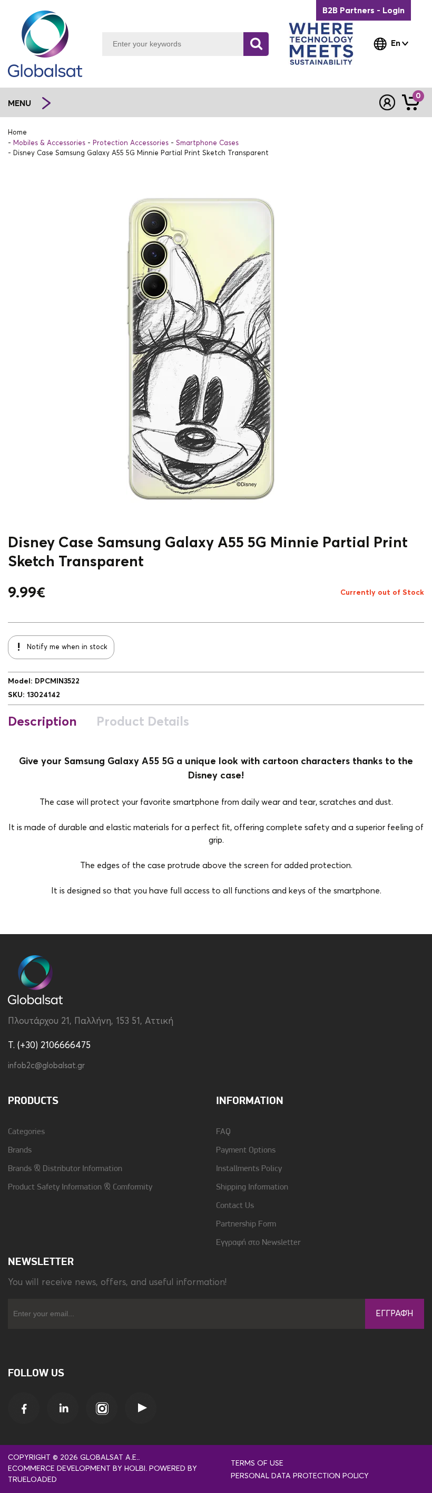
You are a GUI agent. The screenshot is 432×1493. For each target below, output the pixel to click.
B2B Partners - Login (363, 10)
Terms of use (257, 1463)
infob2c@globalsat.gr (46, 1066)
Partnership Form (246, 1224)
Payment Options (246, 1150)
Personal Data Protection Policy (300, 1476)
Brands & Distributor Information (65, 1169)
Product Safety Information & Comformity (80, 1187)
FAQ (223, 1132)
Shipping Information (252, 1187)
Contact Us (235, 1206)
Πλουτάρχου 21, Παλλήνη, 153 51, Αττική (90, 1021)
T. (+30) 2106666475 (49, 1045)
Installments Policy (249, 1169)
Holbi (134, 1468)
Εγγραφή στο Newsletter (258, 1243)
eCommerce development (59, 1468)
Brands (20, 1150)
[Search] (256, 44)
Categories (26, 1132)
